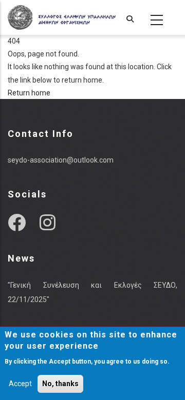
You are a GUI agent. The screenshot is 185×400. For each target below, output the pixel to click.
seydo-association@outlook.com (61, 160)
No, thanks (60, 383)
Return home (29, 93)
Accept (20, 383)
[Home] (62, 17)
